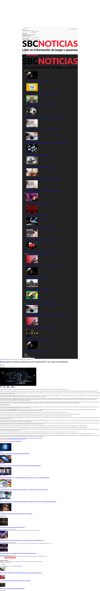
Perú (56, 304)
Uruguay (58, 304)
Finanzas (32, 254)
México (54, 304)
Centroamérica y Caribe (30, 140)
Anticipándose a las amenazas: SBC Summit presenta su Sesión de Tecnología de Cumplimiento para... (22, 540)
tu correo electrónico (35, 37)
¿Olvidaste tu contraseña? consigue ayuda (29, 34)
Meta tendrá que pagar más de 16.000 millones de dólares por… (40, 154)
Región (25, 303)
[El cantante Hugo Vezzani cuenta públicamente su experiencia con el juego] (32, 175)
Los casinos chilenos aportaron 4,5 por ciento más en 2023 (15, 439)
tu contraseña (34, 32)
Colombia (44, 304)
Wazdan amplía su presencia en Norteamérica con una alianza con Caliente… (42, 93)
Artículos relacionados (6, 441)
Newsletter (25, 353)
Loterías (35, 254)
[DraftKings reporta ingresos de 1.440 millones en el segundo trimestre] (5, 450)
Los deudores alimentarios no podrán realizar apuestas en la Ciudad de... (15, 580)
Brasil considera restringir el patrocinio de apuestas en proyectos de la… (41, 105)
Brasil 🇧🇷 (25, 354)
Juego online (26, 131)
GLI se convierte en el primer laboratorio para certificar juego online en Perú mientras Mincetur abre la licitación (23, 438)
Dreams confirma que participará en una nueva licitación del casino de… (41, 251)
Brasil (27, 164)
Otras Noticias (26, 253)
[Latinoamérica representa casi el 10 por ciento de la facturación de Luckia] (32, 224)
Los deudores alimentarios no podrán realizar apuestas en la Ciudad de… (42, 265)
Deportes (29, 254)
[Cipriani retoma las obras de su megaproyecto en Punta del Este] (32, 200)
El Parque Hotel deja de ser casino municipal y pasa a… (38, 215)
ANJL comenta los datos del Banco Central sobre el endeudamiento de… (41, 166)
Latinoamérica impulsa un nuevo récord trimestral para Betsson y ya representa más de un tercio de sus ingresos (24, 489)
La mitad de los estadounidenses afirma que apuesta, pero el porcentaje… (42, 239)
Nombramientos (39, 254)
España (47, 304)
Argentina (28, 263)
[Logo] (30, 57)
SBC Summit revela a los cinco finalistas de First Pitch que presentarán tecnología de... (18, 553)
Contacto (26, 27)
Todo (27, 254)
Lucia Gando (2, 365)
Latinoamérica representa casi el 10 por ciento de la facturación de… (41, 227)
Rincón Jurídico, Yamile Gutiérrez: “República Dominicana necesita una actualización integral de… (47, 142)
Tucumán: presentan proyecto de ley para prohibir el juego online (40, 289)
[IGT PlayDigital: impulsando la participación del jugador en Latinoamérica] (5, 510)
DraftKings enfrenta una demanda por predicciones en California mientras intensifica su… (45, 117)
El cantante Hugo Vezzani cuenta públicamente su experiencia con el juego (42, 178)
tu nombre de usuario (35, 31)
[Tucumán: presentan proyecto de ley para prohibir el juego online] (32, 286)
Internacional (28, 152)
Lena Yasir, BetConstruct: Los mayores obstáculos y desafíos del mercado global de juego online (20, 465)
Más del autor (17, 441)
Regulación (44, 254)
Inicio (1, 359)
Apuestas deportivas (27, 70)
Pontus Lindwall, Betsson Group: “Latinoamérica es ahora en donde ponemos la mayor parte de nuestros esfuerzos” (25, 477)
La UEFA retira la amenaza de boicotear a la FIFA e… (38, 81)
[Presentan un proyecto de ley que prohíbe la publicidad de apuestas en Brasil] (32, 298)
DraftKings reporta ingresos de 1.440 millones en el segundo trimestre (15, 453)
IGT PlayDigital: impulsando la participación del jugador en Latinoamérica (16, 513)
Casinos (25, 192)
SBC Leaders (26, 355)
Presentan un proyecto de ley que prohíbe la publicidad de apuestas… (41, 301)
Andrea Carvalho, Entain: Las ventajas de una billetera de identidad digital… (43, 129)
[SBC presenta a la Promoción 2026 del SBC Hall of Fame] (32, 336)
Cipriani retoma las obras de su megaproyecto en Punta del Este (40, 203)
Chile (42, 304)
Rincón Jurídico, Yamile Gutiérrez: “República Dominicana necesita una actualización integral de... (21, 572)
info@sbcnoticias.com (8, 562)
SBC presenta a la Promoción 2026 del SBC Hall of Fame (38, 339)
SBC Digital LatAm (27, 356)
